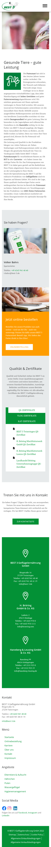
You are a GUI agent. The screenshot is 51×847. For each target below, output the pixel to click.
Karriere (8, 745)
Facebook (23, 812)
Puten (7, 783)
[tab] (26, 410)
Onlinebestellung (13, 741)
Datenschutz (23, 834)
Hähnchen (10, 778)
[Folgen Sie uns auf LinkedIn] (16, 808)
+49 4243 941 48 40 (19, 270)
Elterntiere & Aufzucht (15, 774)
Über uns (9, 749)
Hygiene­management (15, 791)
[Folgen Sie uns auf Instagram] (10, 808)
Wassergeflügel (12, 787)
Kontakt (8, 753)
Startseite (9, 737)
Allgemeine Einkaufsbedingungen (26, 838)
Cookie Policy (37, 834)
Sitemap (12, 834)
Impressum (10, 758)
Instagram (32, 812)
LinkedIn (5, 815)
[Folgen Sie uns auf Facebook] (4, 808)
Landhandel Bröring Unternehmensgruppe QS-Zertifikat (29, 463)
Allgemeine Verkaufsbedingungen (26, 842)
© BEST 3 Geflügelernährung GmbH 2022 (25, 830)
